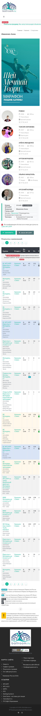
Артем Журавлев (26, 159)
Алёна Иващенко (26, 143)
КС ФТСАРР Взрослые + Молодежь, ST (7, 266)
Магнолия (14, 213)
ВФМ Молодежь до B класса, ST (7, 512)
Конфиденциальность (31, 667)
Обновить (9, 232)
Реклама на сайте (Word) (31, 664)
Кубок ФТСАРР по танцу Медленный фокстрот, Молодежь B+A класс (7, 482)
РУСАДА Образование (10, 701)
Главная (19, 30)
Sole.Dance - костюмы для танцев (14, 696)
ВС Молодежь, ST (6, 416)
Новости (6, 664)
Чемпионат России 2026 (10, 676)
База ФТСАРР (26, 233)
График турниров (8, 666)
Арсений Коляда (26, 190)
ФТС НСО (6, 686)
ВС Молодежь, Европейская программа (7, 464)
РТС (4, 691)
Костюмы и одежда (30, 660)
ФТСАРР (6, 684)
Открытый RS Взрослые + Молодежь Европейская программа (7, 395)
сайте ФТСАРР (6, 226)
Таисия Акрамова (26, 127)
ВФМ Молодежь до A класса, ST (7, 499)
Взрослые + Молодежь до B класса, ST (7, 556)
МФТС (5, 689)
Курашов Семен (17, 264)
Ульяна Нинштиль (27, 174)
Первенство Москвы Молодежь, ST (7, 376)
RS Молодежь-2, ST (7, 309)
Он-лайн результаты (10, 671)
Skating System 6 (8, 694)
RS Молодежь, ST (6, 293)
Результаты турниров (10, 669)
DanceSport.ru (7, 699)
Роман (22, 111)
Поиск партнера (29, 658)
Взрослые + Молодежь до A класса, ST (7, 342)
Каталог (26, 30)
